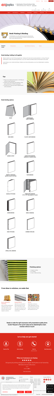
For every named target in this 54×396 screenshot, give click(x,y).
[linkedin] (48, 380)
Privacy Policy (38, 394)
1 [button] (24, 368)
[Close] (31, 383)
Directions (49, 10)
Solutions (35, 12)
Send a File (51, 388)
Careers (51, 391)
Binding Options (13, 45)
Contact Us (46, 1)
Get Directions (48, 349)
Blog (42, 1)
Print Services (15, 12)
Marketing (22, 12)
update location (34, 5)
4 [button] (28, 368)
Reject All (20, 391)
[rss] (44, 382)
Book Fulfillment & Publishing (30, 45)
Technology (29, 12)
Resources (42, 12)
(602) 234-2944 (43, 10)
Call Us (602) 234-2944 (24, 379)
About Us (37, 1)
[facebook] (44, 380)
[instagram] (50, 380)
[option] (27, 363)
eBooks (40, 45)
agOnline (51, 1)
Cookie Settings (5, 391)
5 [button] (29, 368)
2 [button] (25, 368)
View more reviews (27, 371)
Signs (9, 12)
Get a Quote (51, 385)
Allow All (28, 391)
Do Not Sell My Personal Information (47, 394)
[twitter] (46, 380)
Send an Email (22, 380)
